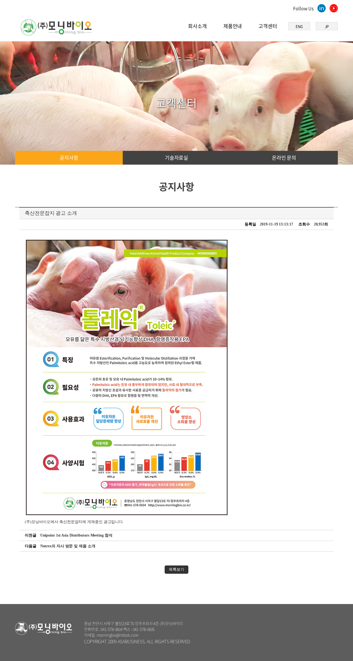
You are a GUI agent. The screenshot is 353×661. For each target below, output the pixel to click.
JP (327, 26)
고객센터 (267, 26)
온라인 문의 (284, 157)
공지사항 (69, 157)
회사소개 (197, 26)
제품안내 (232, 26)
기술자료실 (176, 157)
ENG (299, 26)
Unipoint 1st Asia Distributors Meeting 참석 (76, 535)
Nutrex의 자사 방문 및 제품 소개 (67, 546)
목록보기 (176, 569)
